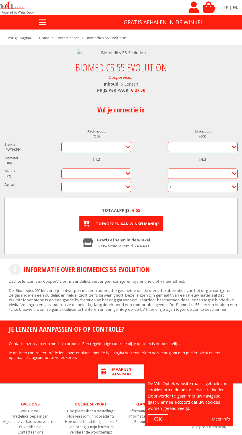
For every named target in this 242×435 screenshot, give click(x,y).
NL (235, 7)
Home (44, 37)
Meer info (221, 419)
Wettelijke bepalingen (30, 416)
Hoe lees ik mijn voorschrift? (90, 416)
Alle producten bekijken (212, 426)
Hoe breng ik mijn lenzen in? (91, 426)
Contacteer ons (30, 432)
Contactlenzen (67, 37)
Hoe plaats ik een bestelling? (91, 410)
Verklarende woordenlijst (91, 432)
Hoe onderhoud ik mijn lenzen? (91, 421)
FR (226, 7)
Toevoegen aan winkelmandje (127, 223)
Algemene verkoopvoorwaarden (30, 421)
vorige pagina (19, 37)
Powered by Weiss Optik (18, 12)
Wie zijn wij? (30, 410)
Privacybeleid (30, 426)
